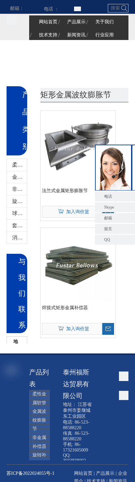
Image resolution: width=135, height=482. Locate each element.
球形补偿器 (19, 213)
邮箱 (108, 218)
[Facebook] (12, 400)
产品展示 (105, 473)
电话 (108, 196)
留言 (108, 229)
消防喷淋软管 (19, 237)
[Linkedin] (12, 423)
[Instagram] (12, 456)
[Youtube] (12, 445)
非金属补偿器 (19, 189)
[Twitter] (12, 434)
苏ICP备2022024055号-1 (30, 473)
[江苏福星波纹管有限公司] (11, 20)
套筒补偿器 (19, 225)
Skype (109, 207)
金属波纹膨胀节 (19, 177)
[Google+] (12, 412)
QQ (107, 239)
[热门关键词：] (124, 8)
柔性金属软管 (19, 165)
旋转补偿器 (19, 201)
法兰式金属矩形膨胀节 (65, 190)
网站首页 (83, 473)
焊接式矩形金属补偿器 (65, 307)
